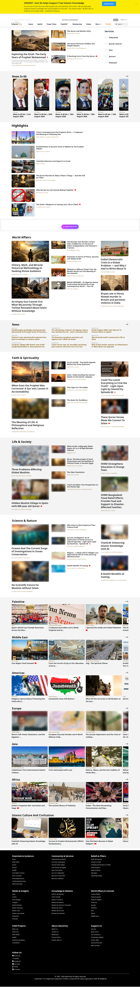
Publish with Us (57, 940)
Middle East (95, 916)
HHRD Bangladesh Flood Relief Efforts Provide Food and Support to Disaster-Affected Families (112, 501)
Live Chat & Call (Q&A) (59, 867)
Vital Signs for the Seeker (77, 387)
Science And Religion (27, 591)
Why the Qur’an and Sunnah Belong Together (55, 190)
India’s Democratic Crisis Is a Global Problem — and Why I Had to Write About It (113, 264)
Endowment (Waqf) (97, 937)
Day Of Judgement (81, 48)
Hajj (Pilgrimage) (96, 876)
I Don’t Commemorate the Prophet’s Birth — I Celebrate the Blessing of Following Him (59, 133)
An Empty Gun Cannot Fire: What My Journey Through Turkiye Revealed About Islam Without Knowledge (29, 306)
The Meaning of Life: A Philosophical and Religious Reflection (28, 425)
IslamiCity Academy (18, 940)
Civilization (80, 465)
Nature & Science (57, 900)
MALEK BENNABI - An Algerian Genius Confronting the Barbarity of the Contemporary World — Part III (82, 284)
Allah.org (15, 929)
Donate (93, 929)
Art (75, 453)
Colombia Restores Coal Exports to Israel (53, 161)
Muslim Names (17, 905)
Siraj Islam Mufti (17, 557)
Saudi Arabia (80, 276)
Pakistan (25, 274)
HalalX (14, 937)
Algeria (76, 289)
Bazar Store (94, 932)
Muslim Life (31, 431)
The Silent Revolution (76, 472)
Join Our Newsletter (58, 873)
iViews (38, 163)
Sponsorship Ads (96, 943)
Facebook (17, 956)
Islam (23, 314)
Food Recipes (16, 900)
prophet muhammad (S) (29, 65)
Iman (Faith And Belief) (49, 180)
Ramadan (94, 873)
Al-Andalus (29, 509)
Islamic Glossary (17, 908)
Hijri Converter (17, 876)
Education (114, 473)
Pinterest (17, 969)
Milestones (55, 934)
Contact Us (55, 932)
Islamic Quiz (16, 910)
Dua (111, 50)
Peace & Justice (96, 897)
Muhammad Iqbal (87, 489)
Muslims (29, 475)
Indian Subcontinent (119, 306)
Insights (14, 902)
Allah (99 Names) (96, 859)
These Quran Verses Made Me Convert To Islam (113, 420)
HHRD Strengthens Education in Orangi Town (112, 466)
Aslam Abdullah (40, 137)
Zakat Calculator (17, 884)
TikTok (16, 967)
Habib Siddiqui (106, 272)
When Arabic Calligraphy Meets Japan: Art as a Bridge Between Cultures (80, 448)
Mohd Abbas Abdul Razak (19, 431)
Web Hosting (95, 945)
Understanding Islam (19, 881)
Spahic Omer (16, 314)
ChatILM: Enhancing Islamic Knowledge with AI (112, 545)
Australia (94, 908)
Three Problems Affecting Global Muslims (27, 471)
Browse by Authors (58, 902)
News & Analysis (96, 900)
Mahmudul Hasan (107, 306)
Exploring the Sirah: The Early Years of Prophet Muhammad (29, 55)
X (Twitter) (16, 958)
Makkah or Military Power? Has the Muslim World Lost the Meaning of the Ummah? (81, 271)
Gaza (80, 261)
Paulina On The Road (18, 509)
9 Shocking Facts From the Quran (81, 56)
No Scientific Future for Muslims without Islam (25, 586)
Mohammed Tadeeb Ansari (109, 580)
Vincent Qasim (106, 426)
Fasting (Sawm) (81, 568)
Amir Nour (70, 289)
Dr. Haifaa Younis (40, 207)
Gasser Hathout (71, 568)
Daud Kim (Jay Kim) (72, 58)
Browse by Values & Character (61, 905)
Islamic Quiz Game (18, 913)
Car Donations (95, 934)
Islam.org (15, 932)
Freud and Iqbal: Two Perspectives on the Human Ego (82, 486)
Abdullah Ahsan (17, 274)
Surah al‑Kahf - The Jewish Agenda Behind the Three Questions (81, 363)
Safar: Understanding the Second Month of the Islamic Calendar (80, 376)
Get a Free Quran (57, 870)
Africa (93, 913)
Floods (113, 510)
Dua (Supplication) (18, 878)
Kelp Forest (27, 557)
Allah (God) (15, 862)
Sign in (116, 20)
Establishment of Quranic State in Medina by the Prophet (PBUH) (60, 148)
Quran (78, 33)
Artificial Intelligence (79, 546)
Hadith (14, 870)
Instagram (17, 961)
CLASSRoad (16, 943)
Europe (93, 905)
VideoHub (113, 37)
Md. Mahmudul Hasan (19, 475)
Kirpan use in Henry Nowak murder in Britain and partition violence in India (113, 298)
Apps (13, 894)
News (43, 163)
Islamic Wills (95, 940)
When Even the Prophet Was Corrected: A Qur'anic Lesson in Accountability (30, 388)
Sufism (77, 475)
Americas (94, 902)
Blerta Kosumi (106, 473)
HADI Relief (16, 934)
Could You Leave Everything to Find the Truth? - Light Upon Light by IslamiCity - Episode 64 (114, 386)
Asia (92, 910)
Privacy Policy (56, 937)
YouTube (17, 964)
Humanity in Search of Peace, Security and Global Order (83, 258)
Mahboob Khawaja (72, 261)
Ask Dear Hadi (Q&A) (58, 862)
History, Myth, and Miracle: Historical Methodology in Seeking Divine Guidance (27, 268)
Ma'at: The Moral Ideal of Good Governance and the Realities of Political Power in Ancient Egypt (80, 461)
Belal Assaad (39, 192)
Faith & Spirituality (58, 894)
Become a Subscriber (58, 876)
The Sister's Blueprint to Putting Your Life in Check (57, 204)
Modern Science (82, 559)
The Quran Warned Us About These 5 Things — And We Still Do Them (60, 176)
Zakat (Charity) (95, 870)
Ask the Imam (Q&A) (58, 865)
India (78, 250)
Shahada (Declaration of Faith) (101, 865)
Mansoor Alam (71, 33)
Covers (14, 897)
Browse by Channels (58, 913)
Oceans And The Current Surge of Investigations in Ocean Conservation (30, 551)
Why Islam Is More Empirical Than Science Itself (81, 526)
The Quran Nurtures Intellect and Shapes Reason (81, 44)
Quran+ (112, 56)
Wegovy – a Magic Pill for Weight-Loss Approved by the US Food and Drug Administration (82, 555)
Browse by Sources (58, 910)
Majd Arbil (70, 453)
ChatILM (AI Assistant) (59, 859)
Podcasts (113, 62)
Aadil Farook (70, 390)
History (48, 151)
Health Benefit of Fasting (77, 565)
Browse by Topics (57, 908)
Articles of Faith (96, 862)
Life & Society (56, 897)
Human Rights (95, 894)
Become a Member (58, 878)
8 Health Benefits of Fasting (112, 575)
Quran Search (115, 43)
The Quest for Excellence (77, 400)
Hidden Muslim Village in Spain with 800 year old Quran (30, 504)
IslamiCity (18, 65)
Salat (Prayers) (95, 867)
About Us (55, 929)
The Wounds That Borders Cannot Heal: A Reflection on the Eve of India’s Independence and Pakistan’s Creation (82, 245)
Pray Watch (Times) (18, 873)
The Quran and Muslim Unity (79, 31)
